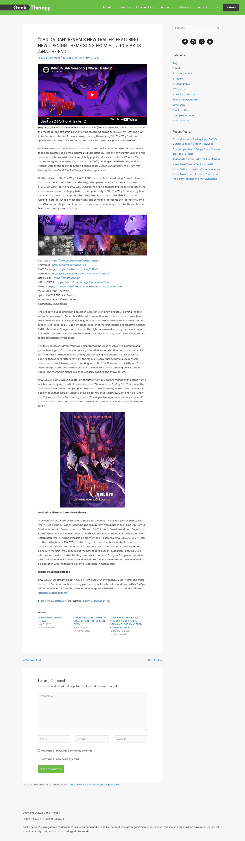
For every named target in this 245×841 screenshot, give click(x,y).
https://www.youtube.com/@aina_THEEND (75, 260)
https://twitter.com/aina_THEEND (78, 269)
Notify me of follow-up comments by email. (66, 750)
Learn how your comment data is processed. (95, 784)
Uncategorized (181, 120)
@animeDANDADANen (53, 601)
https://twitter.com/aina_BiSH (69, 265)
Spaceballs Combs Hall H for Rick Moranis (196, 159)
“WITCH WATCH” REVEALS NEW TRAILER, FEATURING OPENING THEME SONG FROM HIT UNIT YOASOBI (126, 622)
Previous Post (32, 660)
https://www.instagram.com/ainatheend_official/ (81, 273)
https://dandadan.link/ (55, 592)
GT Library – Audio (182, 73)
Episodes (177, 68)
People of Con (180, 110)
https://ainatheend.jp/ (67, 278)
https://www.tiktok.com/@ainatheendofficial (83, 282)
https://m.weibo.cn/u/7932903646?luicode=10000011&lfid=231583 (86, 286)
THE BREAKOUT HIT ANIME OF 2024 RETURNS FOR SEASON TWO (90, 621)
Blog (174, 63)
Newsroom (178, 105)
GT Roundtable (181, 84)
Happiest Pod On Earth (185, 99)
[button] (112, 7)
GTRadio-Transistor (183, 94)
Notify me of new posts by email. (60, 759)
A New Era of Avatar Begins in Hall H (192, 164)
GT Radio (177, 78)
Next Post (155, 660)
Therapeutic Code (183, 115)
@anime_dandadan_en (96, 601)
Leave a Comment (49, 58)
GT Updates (179, 89)
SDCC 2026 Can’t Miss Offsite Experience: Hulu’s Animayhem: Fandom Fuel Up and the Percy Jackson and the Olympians (196, 174)
